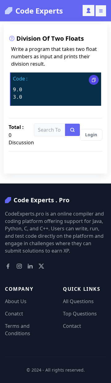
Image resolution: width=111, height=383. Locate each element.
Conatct (14, 313)
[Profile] (88, 10)
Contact (72, 326)
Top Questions (80, 313)
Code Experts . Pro (41, 200)
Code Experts (39, 11)
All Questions (78, 301)
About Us (16, 301)
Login (91, 135)
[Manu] (101, 10)
